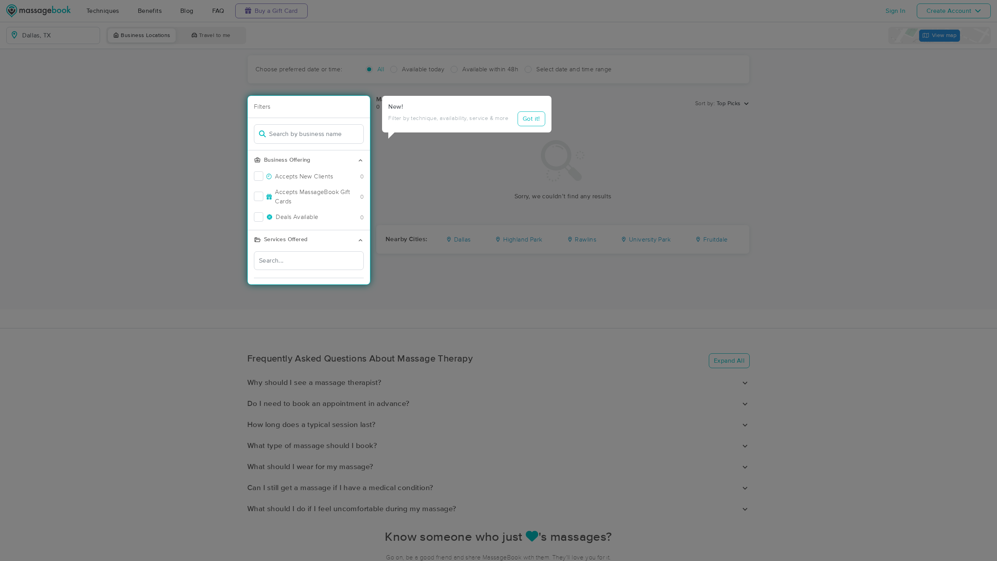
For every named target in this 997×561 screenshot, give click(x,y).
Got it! (531, 119)
